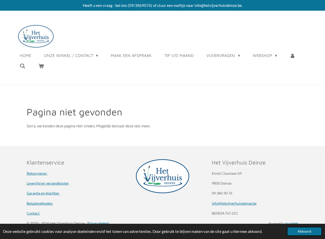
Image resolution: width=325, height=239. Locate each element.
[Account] (292, 55)
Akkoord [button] (304, 231)
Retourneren (37, 173)
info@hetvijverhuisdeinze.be (234, 203)
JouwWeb (291, 223)
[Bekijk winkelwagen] (41, 66)
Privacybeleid (98, 223)
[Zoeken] (22, 66)
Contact (33, 213)
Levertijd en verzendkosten (48, 183)
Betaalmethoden (40, 203)
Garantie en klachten (43, 193)
